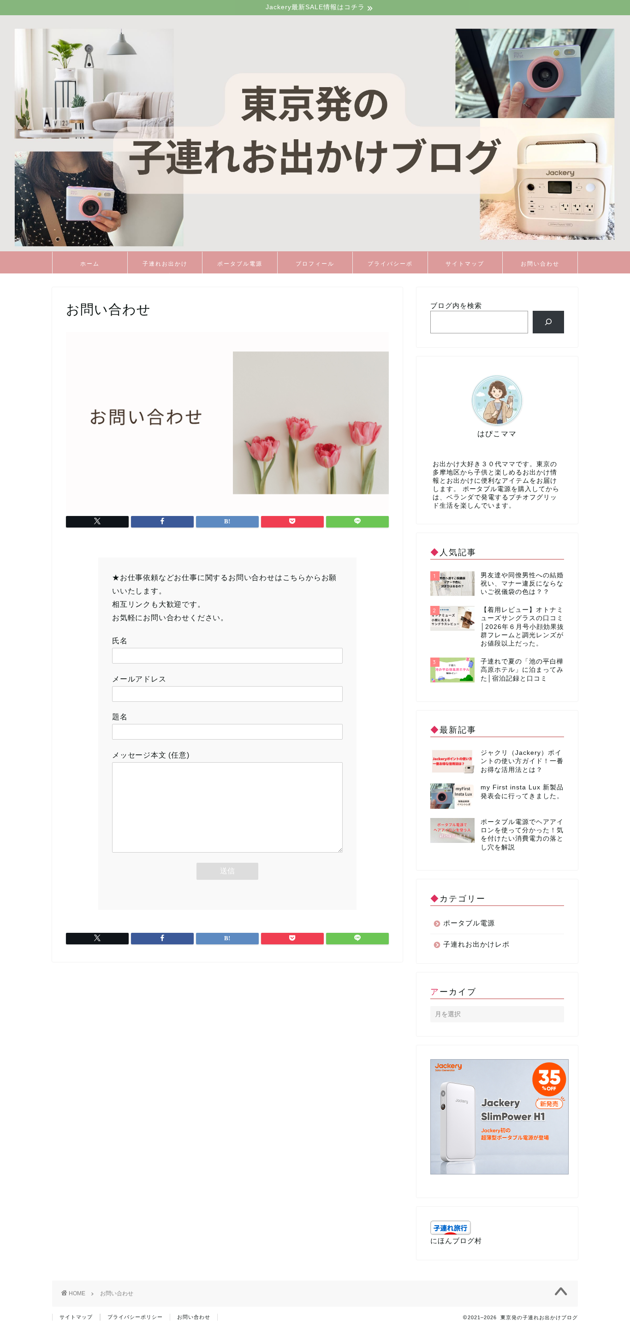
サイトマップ (465, 263)
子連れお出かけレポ (165, 266)
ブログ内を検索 (456, 305)
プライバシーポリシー (390, 266)
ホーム (90, 263)
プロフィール (315, 263)
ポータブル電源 (239, 263)
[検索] (549, 322)
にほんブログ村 (456, 1241)
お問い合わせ (540, 263)
